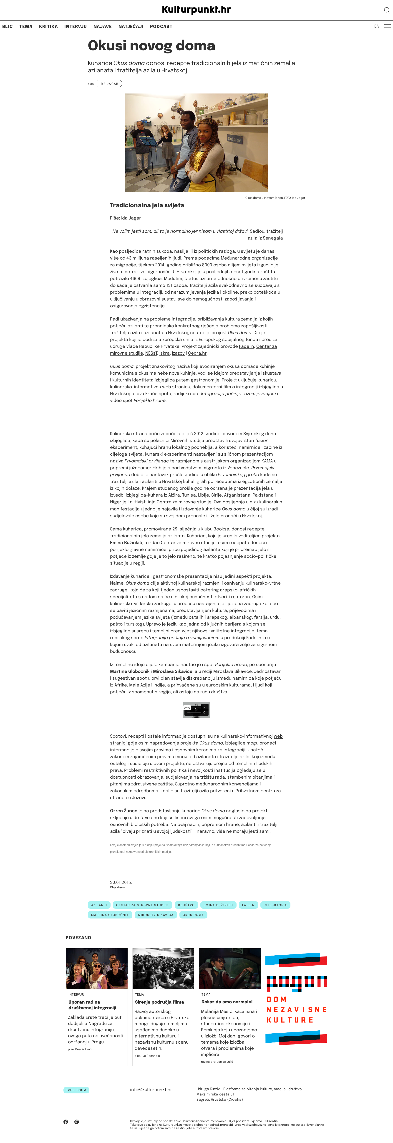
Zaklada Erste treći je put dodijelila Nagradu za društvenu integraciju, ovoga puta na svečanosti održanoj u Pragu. (95, 1029)
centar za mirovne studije (142, 905)
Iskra (164, 353)
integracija (275, 905)
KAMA (267, 461)
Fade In (246, 346)
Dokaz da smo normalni (227, 1002)
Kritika (48, 27)
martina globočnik (110, 915)
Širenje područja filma (159, 1002)
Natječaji (131, 27)
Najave (102, 27)
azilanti (99, 905)
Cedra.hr (197, 353)
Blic (7, 27)
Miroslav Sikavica (156, 915)
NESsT (151, 353)
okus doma (193, 915)
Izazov (178, 353)
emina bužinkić (218, 905)
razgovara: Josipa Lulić (217, 1061)
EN (377, 26)
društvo (186, 905)
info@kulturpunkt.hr (151, 1090)
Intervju (75, 27)
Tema (26, 27)
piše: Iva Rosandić (147, 1056)
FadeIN (248, 905)
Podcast (161, 27)
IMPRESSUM (76, 1090)
